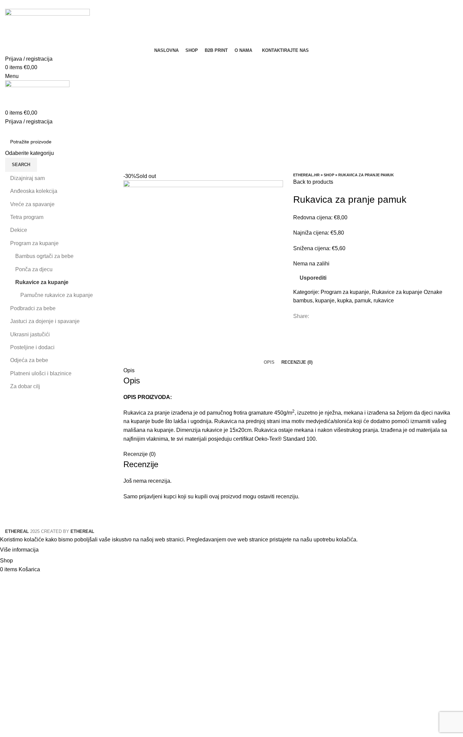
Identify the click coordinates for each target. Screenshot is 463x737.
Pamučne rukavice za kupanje (56, 295)
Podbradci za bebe (33, 308)
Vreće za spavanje (32, 204)
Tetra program (26, 217)
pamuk (363, 300)
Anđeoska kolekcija (33, 191)
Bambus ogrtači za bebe (44, 256)
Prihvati (54, 550)
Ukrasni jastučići (30, 334)
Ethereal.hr (306, 175)
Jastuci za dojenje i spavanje (45, 321)
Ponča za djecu (34, 269)
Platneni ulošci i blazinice (41, 373)
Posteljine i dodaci (32, 347)
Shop (329, 175)
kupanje (325, 300)
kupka (344, 300)
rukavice (384, 300)
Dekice (18, 230)
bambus (303, 300)
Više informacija (19, 550)
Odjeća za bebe (29, 360)
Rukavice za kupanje (397, 292)
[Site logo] (47, 27)
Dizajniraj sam (27, 178)
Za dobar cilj (25, 386)
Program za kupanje (345, 292)
